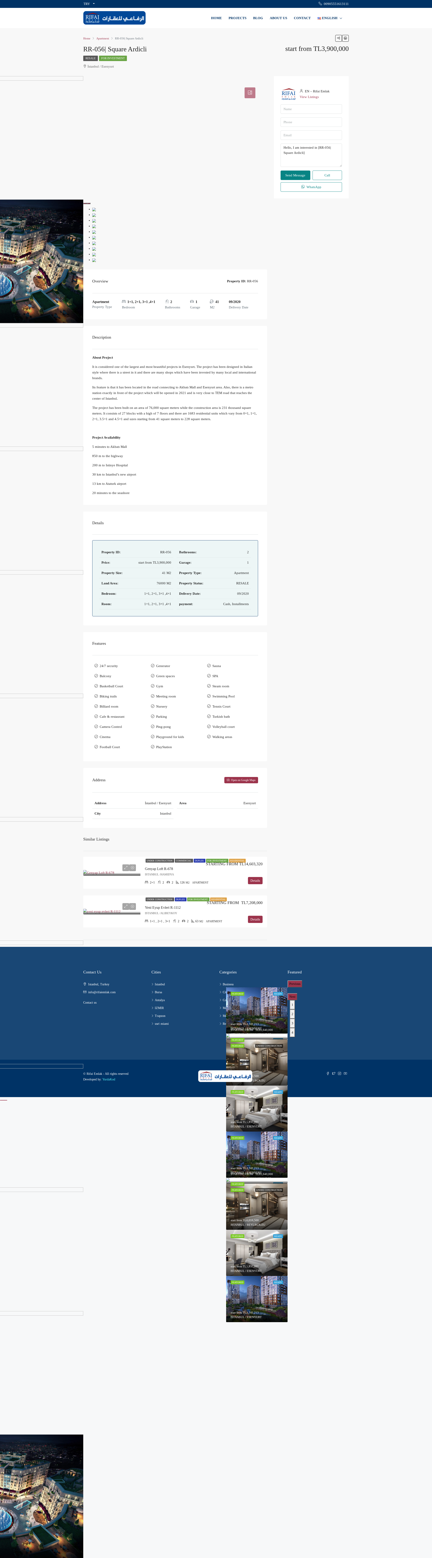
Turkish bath (221, 716)
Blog (258, 18)
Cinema (105, 737)
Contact (302, 18)
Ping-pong (163, 727)
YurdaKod (108, 1079)
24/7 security (109, 666)
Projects (237, 18)
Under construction (160, 860)
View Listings (309, 97)
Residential (237, 860)
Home (216, 18)
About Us (278, 18)
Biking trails (108, 696)
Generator (163, 666)
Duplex (199, 860)
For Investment (113, 58)
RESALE (91, 58)
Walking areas (222, 737)
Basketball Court (111, 686)
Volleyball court (223, 727)
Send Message (295, 175)
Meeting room (166, 696)
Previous (294, 984)
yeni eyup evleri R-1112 (163, 907)
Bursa (158, 992)
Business (228, 984)
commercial (184, 860)
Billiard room (109, 706)
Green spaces (165, 676)
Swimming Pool (223, 696)
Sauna (216, 666)
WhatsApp (313, 187)
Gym (159, 686)
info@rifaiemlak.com (102, 992)
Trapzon (160, 1016)
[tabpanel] (257, 1036)
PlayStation (164, 747)
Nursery (161, 706)
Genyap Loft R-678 (159, 869)
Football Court (110, 747)
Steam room (220, 686)
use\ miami (162, 1023)
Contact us (90, 1002)
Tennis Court (221, 706)
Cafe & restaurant (112, 716)
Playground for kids (170, 737)
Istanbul (160, 984)
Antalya (160, 1000)
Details (255, 880)
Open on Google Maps (243, 780)
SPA (215, 676)
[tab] (250, 92)
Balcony (105, 676)
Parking (161, 716)
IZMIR (159, 1008)
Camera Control (111, 727)
